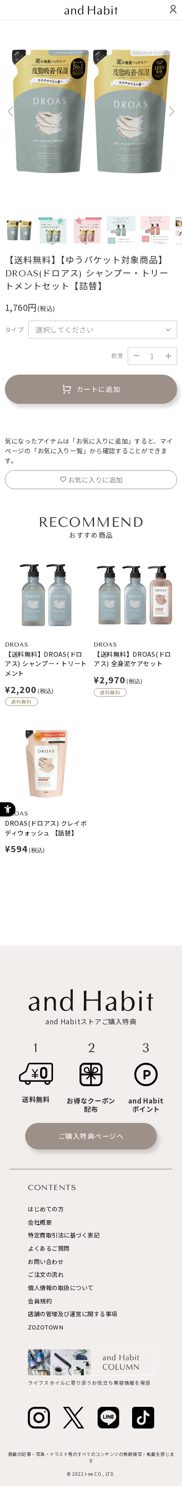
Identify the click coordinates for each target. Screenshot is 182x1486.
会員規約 (40, 1301)
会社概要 (40, 1222)
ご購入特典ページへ (91, 1136)
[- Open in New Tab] (38, 1418)
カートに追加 (98, 389)
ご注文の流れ (46, 1274)
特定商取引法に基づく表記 (63, 1235)
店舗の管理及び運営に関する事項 (73, 1314)
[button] (172, 111)
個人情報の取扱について (61, 1287)
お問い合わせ (46, 1261)
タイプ (14, 329)
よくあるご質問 (49, 1248)
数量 (117, 356)
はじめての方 (46, 1209)
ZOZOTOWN (45, 1327)
